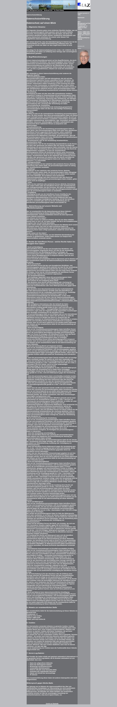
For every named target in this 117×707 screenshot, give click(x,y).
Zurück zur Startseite (52, 703)
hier (38, 646)
